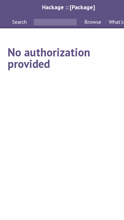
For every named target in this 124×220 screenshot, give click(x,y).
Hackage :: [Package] (68, 7)
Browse (92, 21)
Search (20, 21)
